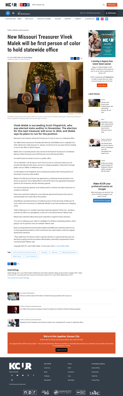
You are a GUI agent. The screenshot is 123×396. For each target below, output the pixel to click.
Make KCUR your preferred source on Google (102, 186)
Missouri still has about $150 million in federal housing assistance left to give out (45, 296)
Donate (113, 5)
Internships (71, 380)
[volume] (13, 13)
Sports (103, 99)
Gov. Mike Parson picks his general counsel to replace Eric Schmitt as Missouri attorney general (50, 309)
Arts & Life (29, 19)
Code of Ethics (96, 368)
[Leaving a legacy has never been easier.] (102, 43)
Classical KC (90, 19)
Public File (94, 376)
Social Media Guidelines (98, 364)
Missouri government (69, 252)
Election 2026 (11, 19)
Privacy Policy (95, 380)
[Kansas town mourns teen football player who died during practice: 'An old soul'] (94, 103)
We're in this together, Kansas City (61, 336)
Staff (69, 368)
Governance (95, 372)
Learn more (102, 85)
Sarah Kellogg (28, 57)
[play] (7, 13)
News (19, 19)
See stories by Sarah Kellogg (18, 278)
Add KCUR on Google (102, 200)
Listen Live (47, 368)
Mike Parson (17, 256)
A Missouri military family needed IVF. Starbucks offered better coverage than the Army (107, 167)
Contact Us (71, 372)
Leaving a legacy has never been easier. (102, 62)
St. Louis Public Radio (61, 246)
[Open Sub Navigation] (23, 19)
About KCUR (47, 364)
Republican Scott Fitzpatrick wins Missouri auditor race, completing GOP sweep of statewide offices (51, 322)
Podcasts (47, 376)
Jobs (69, 376)
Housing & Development (27, 293)
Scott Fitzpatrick (31, 256)
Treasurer (44, 252)
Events (70, 364)
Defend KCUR (61, 350)
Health (103, 160)
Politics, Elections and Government (18, 30)
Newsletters (47, 380)
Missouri (55, 252)
